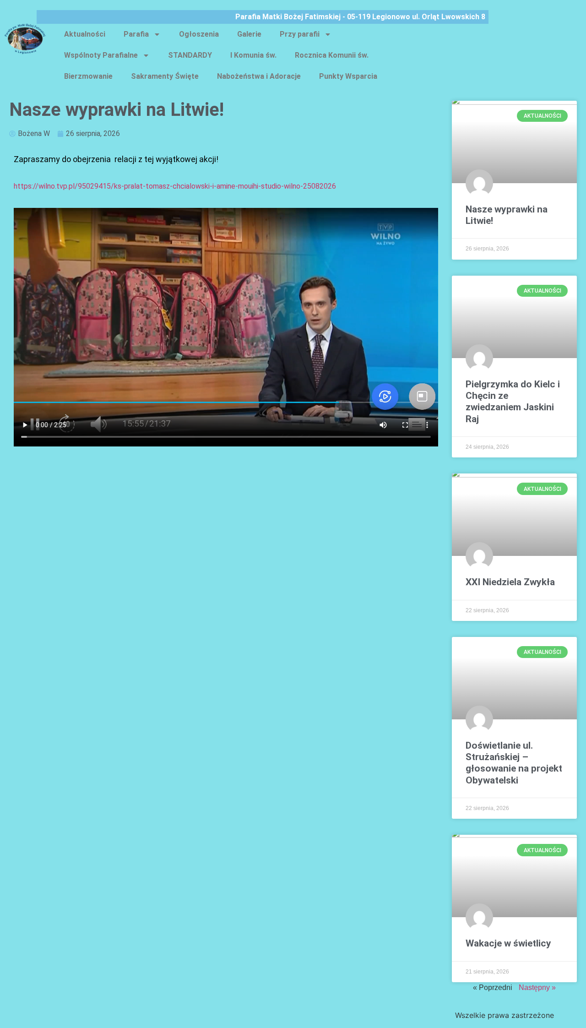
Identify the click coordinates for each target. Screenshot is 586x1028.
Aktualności (84, 34)
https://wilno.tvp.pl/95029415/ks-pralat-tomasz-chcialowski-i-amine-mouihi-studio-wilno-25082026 (176, 186)
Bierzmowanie (88, 76)
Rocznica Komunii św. (332, 55)
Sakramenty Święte (165, 76)
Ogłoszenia (199, 34)
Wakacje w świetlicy (508, 943)
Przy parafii (300, 34)
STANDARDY (190, 55)
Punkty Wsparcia (348, 76)
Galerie (249, 34)
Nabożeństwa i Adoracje (259, 76)
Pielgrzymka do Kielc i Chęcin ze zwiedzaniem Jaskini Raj (513, 401)
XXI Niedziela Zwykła (510, 582)
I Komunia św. (253, 55)
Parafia (136, 34)
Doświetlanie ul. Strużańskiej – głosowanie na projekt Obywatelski (514, 763)
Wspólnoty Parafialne (101, 55)
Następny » (537, 987)
